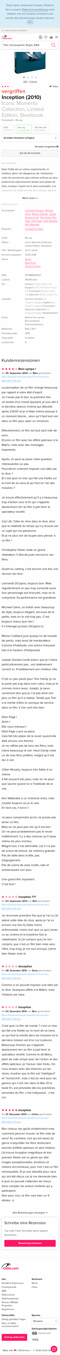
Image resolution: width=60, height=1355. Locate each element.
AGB (4, 1291)
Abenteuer (30, 263)
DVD (8, 128)
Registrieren (8, 1309)
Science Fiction (33, 266)
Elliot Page (36, 221)
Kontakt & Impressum (13, 1283)
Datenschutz (8, 1294)
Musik (35, 1283)
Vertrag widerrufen (14, 1337)
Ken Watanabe (32, 224)
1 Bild (25, 82)
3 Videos (33, 82)
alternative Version (11, 380)
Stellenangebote (10, 1298)
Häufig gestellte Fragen (14, 1319)
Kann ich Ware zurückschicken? (10, 1325)
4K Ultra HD (40, 128)
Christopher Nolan (34, 229)
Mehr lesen (29, 198)
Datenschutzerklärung (35, 9)
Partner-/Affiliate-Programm (10, 1304)
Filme (34, 1287)
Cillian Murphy (50, 221)
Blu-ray (24, 128)
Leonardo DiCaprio (34, 210)
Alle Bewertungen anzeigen (29, 1212)
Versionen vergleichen (45, 146)
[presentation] (43, 52)
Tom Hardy (45, 217)
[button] (24, 77)
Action (28, 259)
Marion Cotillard (40, 214)
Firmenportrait (9, 1287)
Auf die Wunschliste (30, 153)
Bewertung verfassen (30, 1243)
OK (30, 22)
